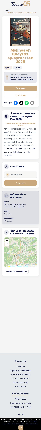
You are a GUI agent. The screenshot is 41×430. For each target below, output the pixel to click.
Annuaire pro (20, 399)
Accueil (7, 10)
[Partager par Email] (32, 103)
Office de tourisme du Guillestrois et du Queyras (19, 152)
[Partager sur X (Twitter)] (21, 103)
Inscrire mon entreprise (20, 403)
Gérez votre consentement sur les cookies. (23, 424)
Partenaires (20, 386)
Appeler (22, 88)
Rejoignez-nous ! (20, 382)
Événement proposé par (15, 148)
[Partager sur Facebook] (16, 103)
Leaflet (12, 266)
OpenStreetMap (22, 266)
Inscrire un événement (20, 374)
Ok (21, 427)
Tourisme (20, 366)
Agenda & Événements (20, 370)
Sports (8, 67)
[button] (7, 240)
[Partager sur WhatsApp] (27, 103)
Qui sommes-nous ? (20, 378)
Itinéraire (22, 95)
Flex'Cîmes (17, 166)
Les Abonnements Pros (20, 407)
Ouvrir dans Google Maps (16, 271)
